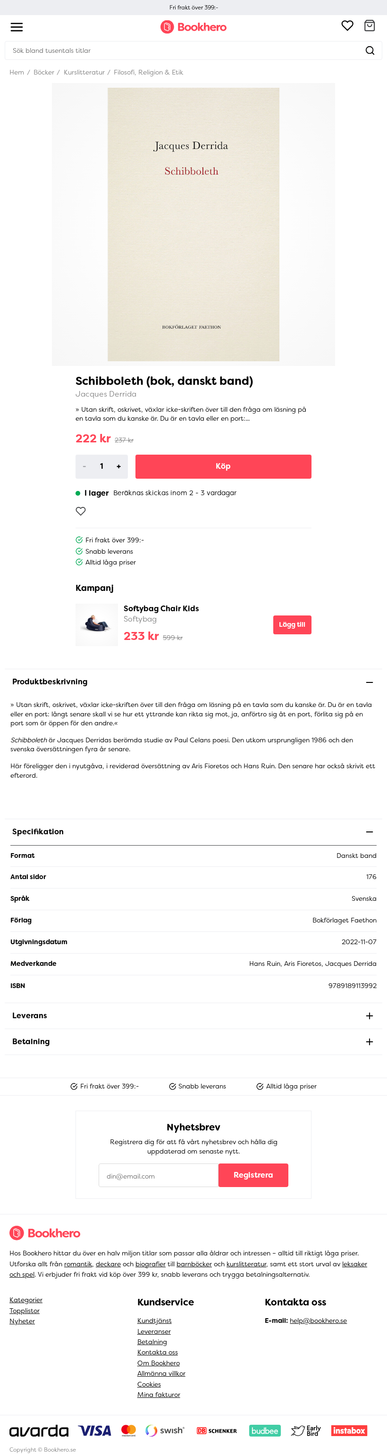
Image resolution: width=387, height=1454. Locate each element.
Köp (223, 466)
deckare (108, 1264)
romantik (78, 1264)
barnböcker (194, 1264)
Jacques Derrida (106, 394)
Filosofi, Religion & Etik (147, 72)
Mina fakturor (158, 1394)
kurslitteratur (246, 1264)
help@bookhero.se (318, 1320)
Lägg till (292, 624)
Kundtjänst (154, 1320)
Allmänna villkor (161, 1373)
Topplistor (24, 1310)
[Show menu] (16, 27)
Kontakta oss (157, 1352)
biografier (150, 1264)
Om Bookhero (158, 1363)
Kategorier (25, 1300)
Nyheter (22, 1321)
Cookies (149, 1384)
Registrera (253, 1175)
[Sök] (370, 50)
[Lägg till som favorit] (81, 511)
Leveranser (154, 1331)
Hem (16, 72)
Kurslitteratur (83, 72)
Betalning (152, 1342)
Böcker (43, 72)
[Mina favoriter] (347, 26)
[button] (369, 26)
